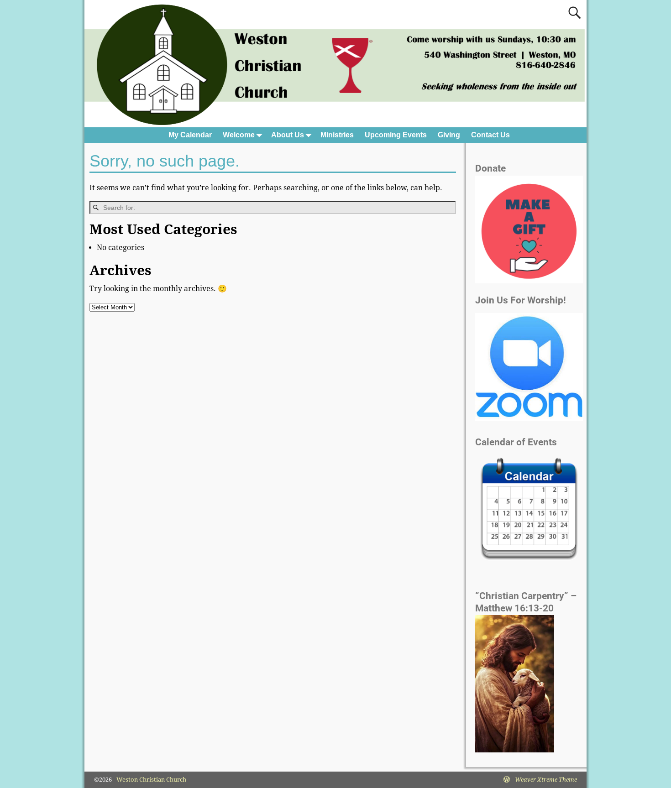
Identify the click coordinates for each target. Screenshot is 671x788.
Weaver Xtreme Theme (546, 779)
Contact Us (490, 135)
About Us (287, 135)
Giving (449, 135)
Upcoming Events (396, 135)
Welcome (239, 135)
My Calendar (190, 135)
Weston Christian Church (151, 779)
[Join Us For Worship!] (529, 367)
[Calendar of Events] (529, 510)
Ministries (337, 135)
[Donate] (529, 281)
